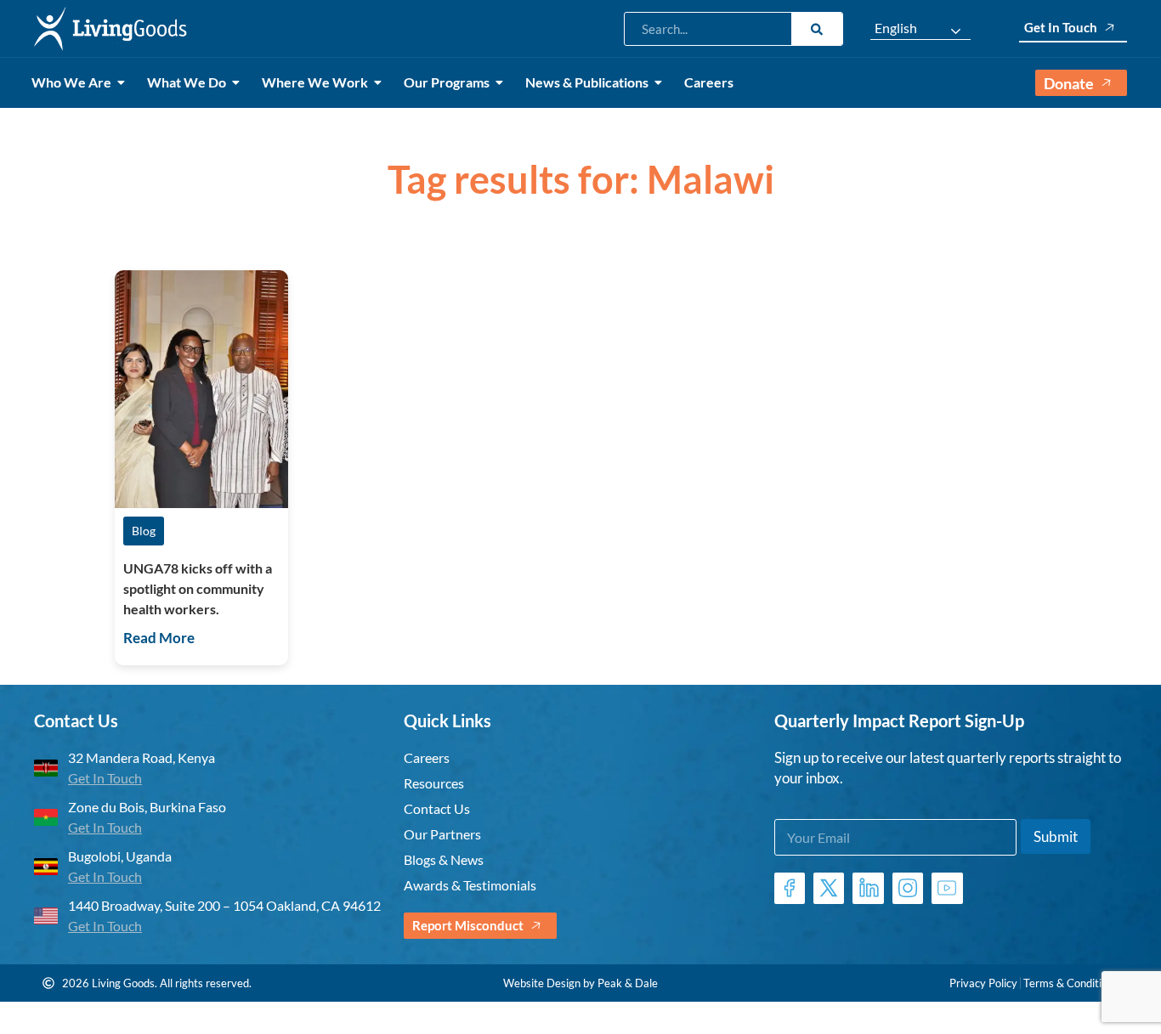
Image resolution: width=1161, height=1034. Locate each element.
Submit (1056, 836)
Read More (159, 638)
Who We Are (71, 82)
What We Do (186, 82)
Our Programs (447, 82)
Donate (1069, 83)
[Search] (816, 29)
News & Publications (586, 82)
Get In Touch (1060, 27)
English (896, 28)
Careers (708, 82)
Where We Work (315, 82)
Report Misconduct (468, 925)
